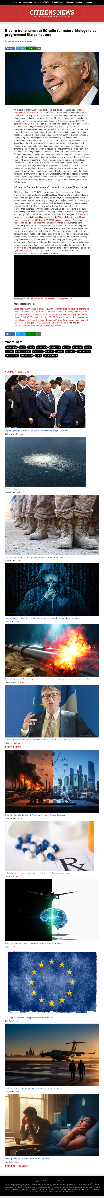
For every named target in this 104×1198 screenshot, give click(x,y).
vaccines (22, 347)
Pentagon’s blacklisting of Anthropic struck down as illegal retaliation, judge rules (33, 943)
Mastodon (11, 48)
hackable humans (12, 355)
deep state (66, 347)
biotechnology (42, 347)
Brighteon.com (55, 325)
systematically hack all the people (29, 250)
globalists (88, 347)
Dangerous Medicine (23, 351)
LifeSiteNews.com (22, 325)
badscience (49, 351)
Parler (21, 48)
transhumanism (11, 347)
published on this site (53, 1189)
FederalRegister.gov (40, 325)
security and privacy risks (49, 165)
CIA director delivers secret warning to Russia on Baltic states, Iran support (31, 1088)
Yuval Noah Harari (27, 355)
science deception (83, 351)
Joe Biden (9, 351)
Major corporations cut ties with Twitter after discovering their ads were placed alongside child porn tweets (42, 618)
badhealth (59, 351)
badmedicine (70, 351)
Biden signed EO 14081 (47, 115)
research (31, 347)
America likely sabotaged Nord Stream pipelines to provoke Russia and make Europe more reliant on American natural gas (48, 679)
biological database (50, 355)
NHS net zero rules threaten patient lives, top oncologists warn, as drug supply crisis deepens (38, 873)
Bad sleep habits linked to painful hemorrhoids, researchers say (27, 1159)
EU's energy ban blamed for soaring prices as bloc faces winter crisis (29, 1018)
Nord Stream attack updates (15, 489)
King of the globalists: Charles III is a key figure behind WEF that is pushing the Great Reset (36, 431)
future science (38, 351)
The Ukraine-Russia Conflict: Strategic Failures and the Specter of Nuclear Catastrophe (35, 815)
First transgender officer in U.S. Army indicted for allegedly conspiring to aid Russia (34, 557)
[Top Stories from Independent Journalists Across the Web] (52, 18)
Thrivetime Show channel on (53, 299)
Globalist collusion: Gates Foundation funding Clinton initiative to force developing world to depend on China (43, 740)
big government (54, 347)
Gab (31, 48)
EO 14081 (38, 355)
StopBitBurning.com (60, 2)
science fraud (77, 347)
